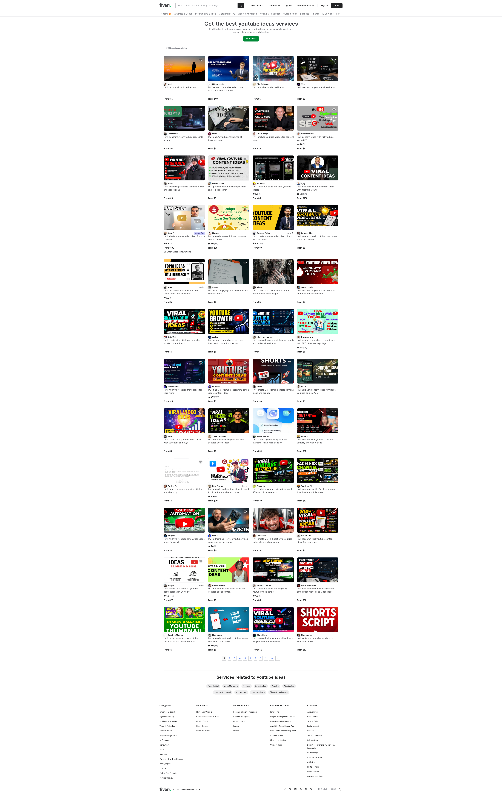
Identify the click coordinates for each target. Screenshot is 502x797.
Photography (164, 764)
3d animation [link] (260, 686)
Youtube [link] (275, 686)
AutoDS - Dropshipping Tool (282, 726)
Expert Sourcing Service (280, 721)
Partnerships (312, 753)
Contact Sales (276, 745)
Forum (236, 726)
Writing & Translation (269, 14)
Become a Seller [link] (305, 6)
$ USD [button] (333, 789)
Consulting (163, 745)
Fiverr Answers (203, 731)
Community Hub (240, 721)
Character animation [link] (278, 692)
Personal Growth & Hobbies (171, 759)
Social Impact (313, 726)
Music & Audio (290, 14)
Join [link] (337, 6)
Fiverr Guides (202, 726)
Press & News (313, 772)
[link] (285, 789)
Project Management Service (282, 717)
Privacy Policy (313, 740)
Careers (310, 731)
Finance (316, 14)
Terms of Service (314, 736)
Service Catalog (166, 778)
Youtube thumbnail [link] (223, 692)
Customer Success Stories (207, 717)
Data (161, 750)
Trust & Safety (313, 721)
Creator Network (314, 758)
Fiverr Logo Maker (278, 740)
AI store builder (277, 736)
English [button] (324, 789)
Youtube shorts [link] (258, 692)
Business (304, 14)
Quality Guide (202, 721)
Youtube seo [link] (241, 692)
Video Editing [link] (213, 686)
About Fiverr (312, 712)
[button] (257, 5)
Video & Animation (247, 14)
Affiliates (311, 762)
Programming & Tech (205, 14)
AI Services (327, 14)
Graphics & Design (183, 14)
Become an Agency (241, 717)
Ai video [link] (246, 686)
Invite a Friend (313, 767)
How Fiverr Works (204, 712)
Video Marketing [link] (231, 686)
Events (236, 731)
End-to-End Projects (168, 773)
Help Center (312, 717)
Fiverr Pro (274, 712)
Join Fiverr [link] (251, 39)
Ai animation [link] (289, 686)
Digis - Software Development (283, 731)
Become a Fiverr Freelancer (245, 712)
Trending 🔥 (165, 14)
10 (271, 658)
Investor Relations (315, 776)
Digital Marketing (226, 14)
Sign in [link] (324, 6)
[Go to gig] (184, 68)
